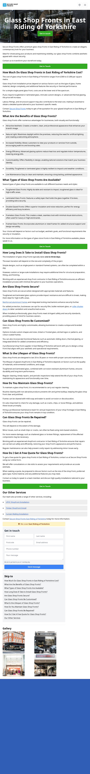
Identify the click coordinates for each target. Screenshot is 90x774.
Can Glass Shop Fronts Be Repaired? (19, 610)
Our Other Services (12, 618)
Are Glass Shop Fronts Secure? (17, 595)
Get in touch (45, 33)
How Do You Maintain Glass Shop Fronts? (21, 607)
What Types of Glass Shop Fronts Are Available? (24, 588)
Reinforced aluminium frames (15, 302)
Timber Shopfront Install (16, 508)
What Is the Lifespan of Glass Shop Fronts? (22, 603)
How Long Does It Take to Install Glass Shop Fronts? (25, 592)
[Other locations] (79, 5)
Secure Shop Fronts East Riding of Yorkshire (28, 519)
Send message (34, 567)
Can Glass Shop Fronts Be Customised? (20, 599)
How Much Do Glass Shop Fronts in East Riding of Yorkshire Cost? (31, 580)
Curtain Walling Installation (17, 514)
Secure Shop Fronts (18, 108)
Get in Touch (45, 66)
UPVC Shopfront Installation (17, 502)
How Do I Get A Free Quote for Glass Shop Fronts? (25, 614)
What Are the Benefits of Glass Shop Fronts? (22, 584)
